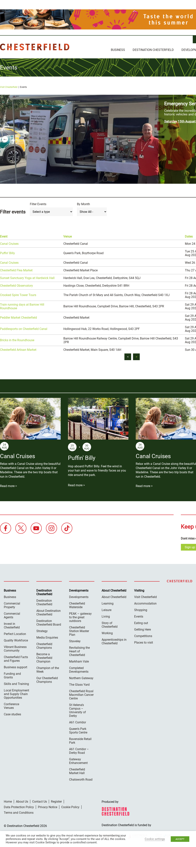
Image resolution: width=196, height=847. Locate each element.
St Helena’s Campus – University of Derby (77, 710)
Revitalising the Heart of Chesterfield (79, 651)
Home (8, 801)
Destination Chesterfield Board (48, 622)
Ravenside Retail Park (80, 740)
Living (106, 616)
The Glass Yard (79, 684)
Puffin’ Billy (7, 253)
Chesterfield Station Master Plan (79, 631)
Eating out (141, 623)
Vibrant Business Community (15, 648)
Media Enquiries (47, 637)
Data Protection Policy (19, 807)
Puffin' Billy (81, 458)
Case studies (12, 714)
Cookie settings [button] (155, 839)
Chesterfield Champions (44, 646)
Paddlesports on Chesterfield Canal (23, 329)
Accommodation (145, 603)
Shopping (140, 610)
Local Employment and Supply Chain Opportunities (16, 694)
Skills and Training (16, 684)
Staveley (75, 641)
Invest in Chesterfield (12, 625)
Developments (78, 597)
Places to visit (143, 642)
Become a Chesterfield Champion (44, 657)
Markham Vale (79, 661)
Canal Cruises (9, 244)
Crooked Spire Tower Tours (18, 295)
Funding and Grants (12, 675)
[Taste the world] (98, 19)
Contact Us (39, 801)
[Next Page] (136, 356)
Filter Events (38, 204)
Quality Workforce (16, 640)
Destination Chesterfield (34, 47)
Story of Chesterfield (110, 624)
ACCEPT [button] (180, 839)
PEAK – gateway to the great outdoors (80, 617)
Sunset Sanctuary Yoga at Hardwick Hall (27, 278)
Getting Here (142, 629)
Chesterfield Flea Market (16, 270)
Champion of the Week (47, 669)
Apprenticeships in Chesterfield (114, 641)
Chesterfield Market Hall (77, 771)
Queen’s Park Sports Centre (78, 730)
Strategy (42, 631)
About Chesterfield (114, 597)
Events (138, 616)
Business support (15, 667)
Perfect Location (15, 634)
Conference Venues (11, 706)
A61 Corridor (77, 722)
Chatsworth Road (80, 779)
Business (118, 50)
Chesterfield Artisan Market (18, 350)
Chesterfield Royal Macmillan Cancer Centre (81, 694)
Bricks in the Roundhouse (17, 340)
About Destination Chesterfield (48, 612)
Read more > (8, 486)
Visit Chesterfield (8, 87)
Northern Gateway (81, 678)
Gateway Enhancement (78, 761)
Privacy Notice (47, 807)
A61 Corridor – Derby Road (79, 751)
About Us (22, 801)
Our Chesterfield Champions (47, 680)
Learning (108, 603)
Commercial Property (12, 605)
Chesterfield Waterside (77, 605)
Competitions (143, 636)
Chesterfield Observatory (16, 285)
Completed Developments (78, 669)
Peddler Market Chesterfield (18, 317)
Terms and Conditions (18, 812)
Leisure (106, 610)
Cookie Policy (70, 807)
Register (56, 801)
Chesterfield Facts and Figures (16, 659)
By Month (83, 204)
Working (107, 633)
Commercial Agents (12, 615)
